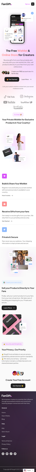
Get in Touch (5, 431)
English (29, 470)
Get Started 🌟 (18, 386)
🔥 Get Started (12, 79)
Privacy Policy (6, 444)
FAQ (3, 428)
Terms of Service (7, 441)
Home (4, 412)
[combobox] (28, 470)
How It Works (6, 416)
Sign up (27, 4)
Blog (3, 419)
